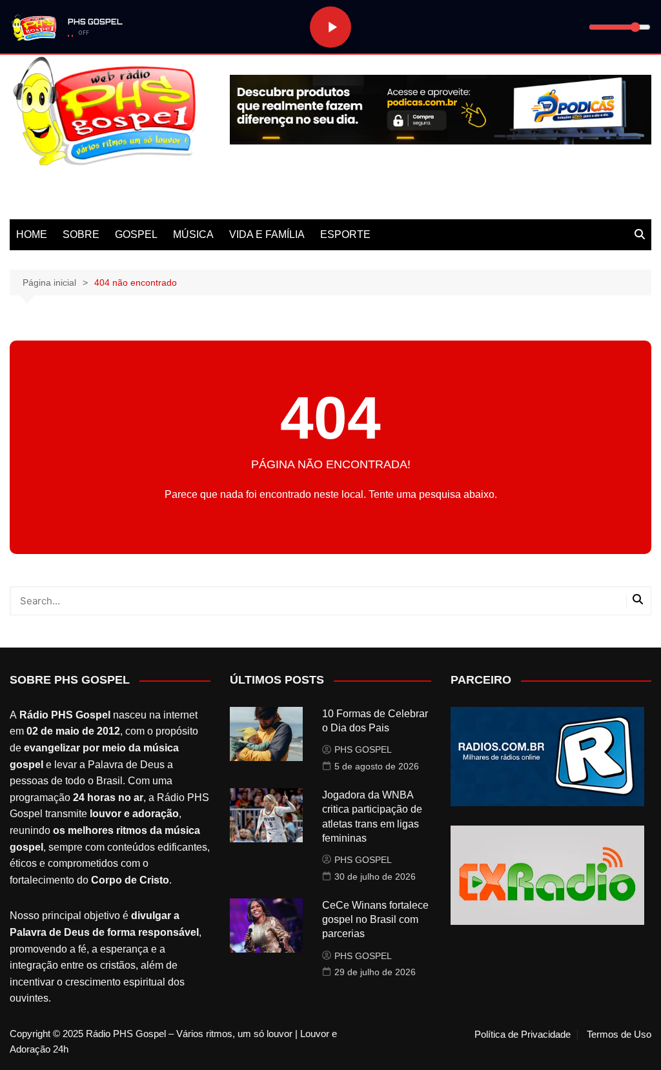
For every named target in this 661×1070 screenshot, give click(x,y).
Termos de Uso (619, 1034)
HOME (31, 234)
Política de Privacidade (522, 1034)
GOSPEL (136, 234)
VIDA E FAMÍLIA (267, 234)
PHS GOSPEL (363, 749)
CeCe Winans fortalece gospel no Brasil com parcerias (375, 920)
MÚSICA (193, 234)
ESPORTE (345, 234)
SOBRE (81, 234)
